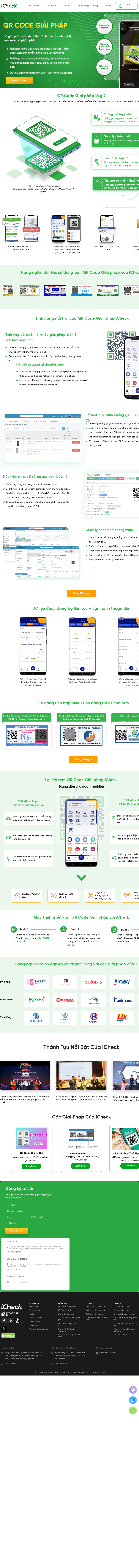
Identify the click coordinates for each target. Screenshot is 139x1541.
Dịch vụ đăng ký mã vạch (97, 1307)
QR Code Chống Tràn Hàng (67, 1325)
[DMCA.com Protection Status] (8, 1337)
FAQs (31, 1314)
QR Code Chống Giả (67, 1307)
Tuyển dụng (34, 1310)
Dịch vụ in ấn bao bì (94, 1314)
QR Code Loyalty (65, 1310)
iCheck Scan (34, 1322)
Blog (95, 6)
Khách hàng (83, 6)
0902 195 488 (11, 1364)
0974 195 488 (124, 6)
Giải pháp (51, 6)
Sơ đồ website (35, 1318)
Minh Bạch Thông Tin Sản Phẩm (69, 1336)
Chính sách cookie (122, 1310)
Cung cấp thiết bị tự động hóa (97, 1319)
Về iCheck (34, 6)
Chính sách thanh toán (124, 1314)
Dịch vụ (66, 6)
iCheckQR (33, 1325)
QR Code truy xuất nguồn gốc (69, 1319)
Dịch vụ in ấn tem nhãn (96, 1310)
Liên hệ (108, 6)
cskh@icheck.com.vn (108, 1353)
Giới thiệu (33, 1307)
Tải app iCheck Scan (38, 1329)
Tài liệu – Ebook (120, 1335)
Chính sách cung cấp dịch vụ (125, 1319)
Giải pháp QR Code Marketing (66, 1330)
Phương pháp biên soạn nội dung (124, 1330)
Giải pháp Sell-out (66, 1314)
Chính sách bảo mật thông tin (125, 1325)
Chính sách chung (121, 1307)
